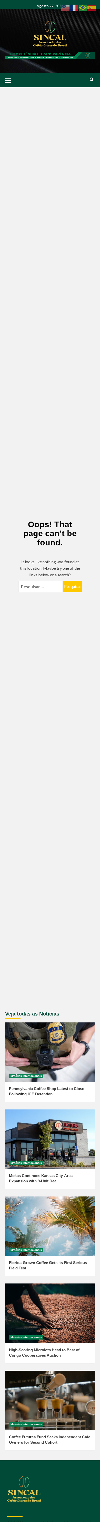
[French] (74, 7)
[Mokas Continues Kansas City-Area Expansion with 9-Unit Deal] (50, 1139)
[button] (10, 79)
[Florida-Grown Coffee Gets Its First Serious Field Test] (50, 1226)
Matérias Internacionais (26, 1075)
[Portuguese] (83, 7)
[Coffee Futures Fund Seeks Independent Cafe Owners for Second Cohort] (50, 1400)
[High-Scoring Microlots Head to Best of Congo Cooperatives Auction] (50, 1313)
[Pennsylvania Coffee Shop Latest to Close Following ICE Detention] (50, 1052)
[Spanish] (91, 7)
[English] (65, 7)
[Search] (91, 79)
